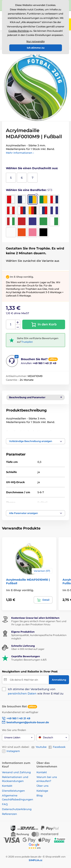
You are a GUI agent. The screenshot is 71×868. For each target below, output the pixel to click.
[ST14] (43, 221)
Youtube (41, 746)
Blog (39, 795)
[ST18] (32, 232)
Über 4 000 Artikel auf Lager (27, 648)
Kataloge (42, 790)
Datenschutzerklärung (17, 809)
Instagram (13, 751)
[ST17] (22, 232)
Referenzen (9, 813)
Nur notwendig (35, 41)
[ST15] (54, 221)
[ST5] (54, 199)
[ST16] (11, 232)
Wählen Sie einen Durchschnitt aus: (32, 168)
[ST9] (43, 210)
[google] (35, 846)
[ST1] (11, 199)
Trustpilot (27, 341)
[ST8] (32, 210)
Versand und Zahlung (16, 772)
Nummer (10, 324)
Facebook (59, 746)
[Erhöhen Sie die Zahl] (17, 322)
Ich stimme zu (35, 47)
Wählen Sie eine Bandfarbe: (29, 190)
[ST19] (43, 232)
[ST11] (11, 221)
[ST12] (22, 221)
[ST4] (43, 199)
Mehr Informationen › (20, 152)
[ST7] (22, 210)
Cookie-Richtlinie (18, 30)
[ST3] (32, 199)
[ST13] (32, 221)
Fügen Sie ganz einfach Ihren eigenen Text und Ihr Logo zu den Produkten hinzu (38, 623)
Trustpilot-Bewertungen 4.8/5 (29, 659)
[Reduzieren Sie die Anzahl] (17, 326)
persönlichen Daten (22, 693)
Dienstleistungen (13, 790)
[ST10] (54, 210)
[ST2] (22, 199)
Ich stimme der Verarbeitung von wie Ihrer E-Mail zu (35, 691)
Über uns (42, 785)
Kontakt (7, 785)
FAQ (5, 804)
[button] (35, 441)
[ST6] (11, 210)
